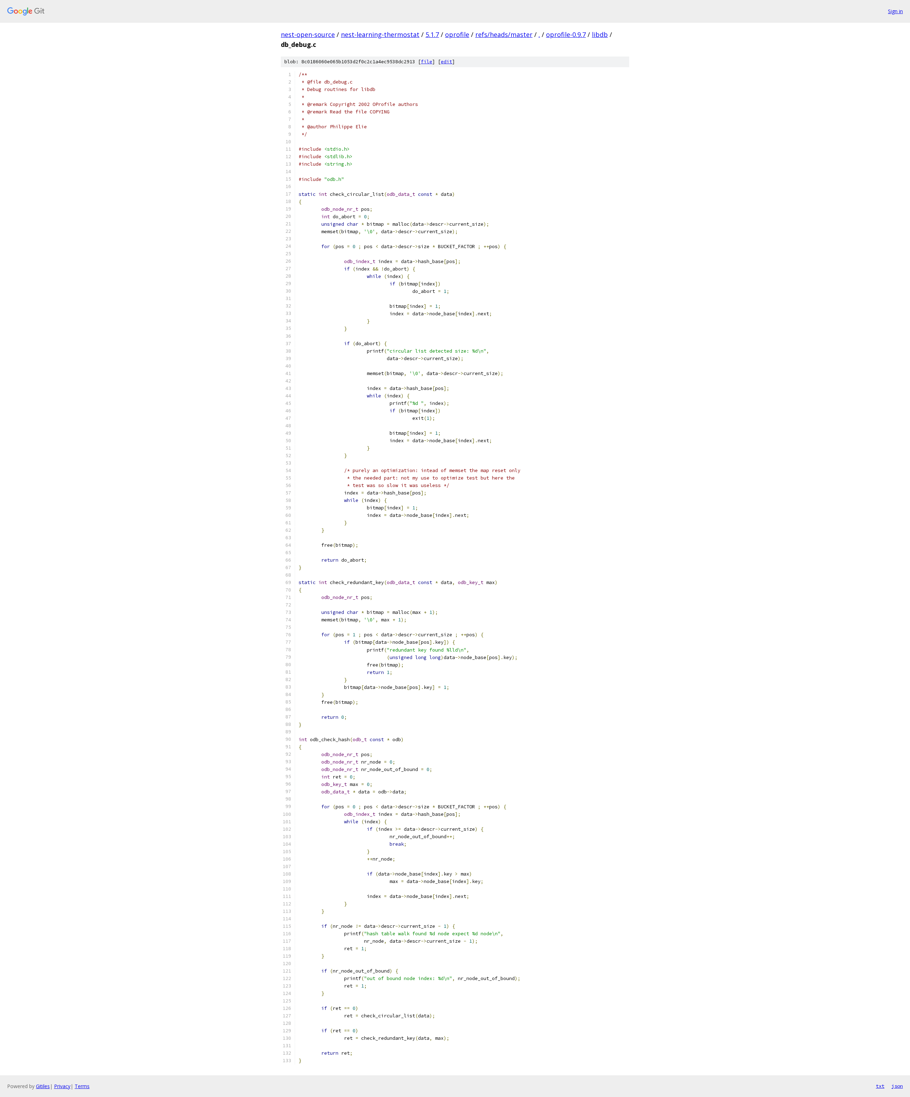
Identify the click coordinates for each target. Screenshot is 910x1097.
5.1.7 (432, 34)
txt (880, 1086)
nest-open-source (308, 34)
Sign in (895, 11)
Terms (82, 1086)
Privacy (62, 1086)
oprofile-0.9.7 (566, 34)
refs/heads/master (503, 34)
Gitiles (43, 1086)
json (897, 1086)
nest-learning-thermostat (380, 34)
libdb (600, 34)
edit (446, 62)
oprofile (457, 34)
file (426, 62)
